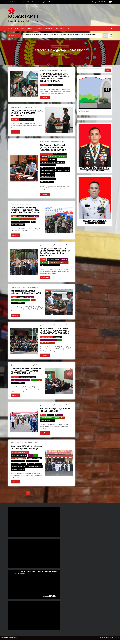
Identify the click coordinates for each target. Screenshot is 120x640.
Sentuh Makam (60, 28)
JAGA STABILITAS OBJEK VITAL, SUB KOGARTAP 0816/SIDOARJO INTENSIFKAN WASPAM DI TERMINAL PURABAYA (54, 77)
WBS (48, 2)
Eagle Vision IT (114, 638)
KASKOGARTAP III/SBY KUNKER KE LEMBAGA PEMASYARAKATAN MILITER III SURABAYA (26, 370)
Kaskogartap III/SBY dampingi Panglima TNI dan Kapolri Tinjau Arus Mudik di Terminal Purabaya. (26, 210)
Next (52, 493)
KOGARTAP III (23, 16)
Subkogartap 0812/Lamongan (48, 165)
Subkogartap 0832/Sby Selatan (48, 179)
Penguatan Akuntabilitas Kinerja (28, 219)
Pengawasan (52, 159)
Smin (62, 162)
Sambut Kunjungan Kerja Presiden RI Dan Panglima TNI (55, 409)
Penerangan (44, 85)
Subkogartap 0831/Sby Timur (47, 176)
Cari (108, 70)
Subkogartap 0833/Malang (47, 181)
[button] (111, 28)
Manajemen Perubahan (46, 153)
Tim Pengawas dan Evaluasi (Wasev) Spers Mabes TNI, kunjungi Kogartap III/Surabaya (53, 147)
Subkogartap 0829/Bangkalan (62, 170)
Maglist (101, 638)
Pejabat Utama (27, 2)
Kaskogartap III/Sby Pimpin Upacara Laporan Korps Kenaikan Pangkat (26, 447)
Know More (44, 97)
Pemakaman (44, 156)
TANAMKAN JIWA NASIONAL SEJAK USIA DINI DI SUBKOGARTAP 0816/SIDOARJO (27, 113)
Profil (9, 2)
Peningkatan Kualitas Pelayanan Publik (50, 162)
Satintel (34, 380)
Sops (33, 221)
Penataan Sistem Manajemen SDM (57, 156)
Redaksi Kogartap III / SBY (60, 70)
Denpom (14, 216)
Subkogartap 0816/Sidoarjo (55, 85)
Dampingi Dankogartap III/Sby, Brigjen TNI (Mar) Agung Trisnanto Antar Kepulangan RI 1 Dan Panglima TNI (55, 252)
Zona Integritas (42, 2)
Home (10, 28)
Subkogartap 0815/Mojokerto (47, 167)
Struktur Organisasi (17, 2)
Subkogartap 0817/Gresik (47, 170)
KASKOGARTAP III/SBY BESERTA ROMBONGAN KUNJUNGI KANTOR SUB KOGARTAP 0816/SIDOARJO (55, 330)
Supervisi (34, 2)
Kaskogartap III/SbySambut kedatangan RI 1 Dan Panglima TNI (26, 292)
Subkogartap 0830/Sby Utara (47, 173)
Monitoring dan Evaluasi (59, 153)
